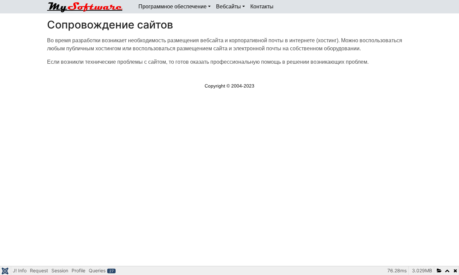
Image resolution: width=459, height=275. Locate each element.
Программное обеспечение (172, 6)
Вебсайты (228, 6)
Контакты (262, 6)
